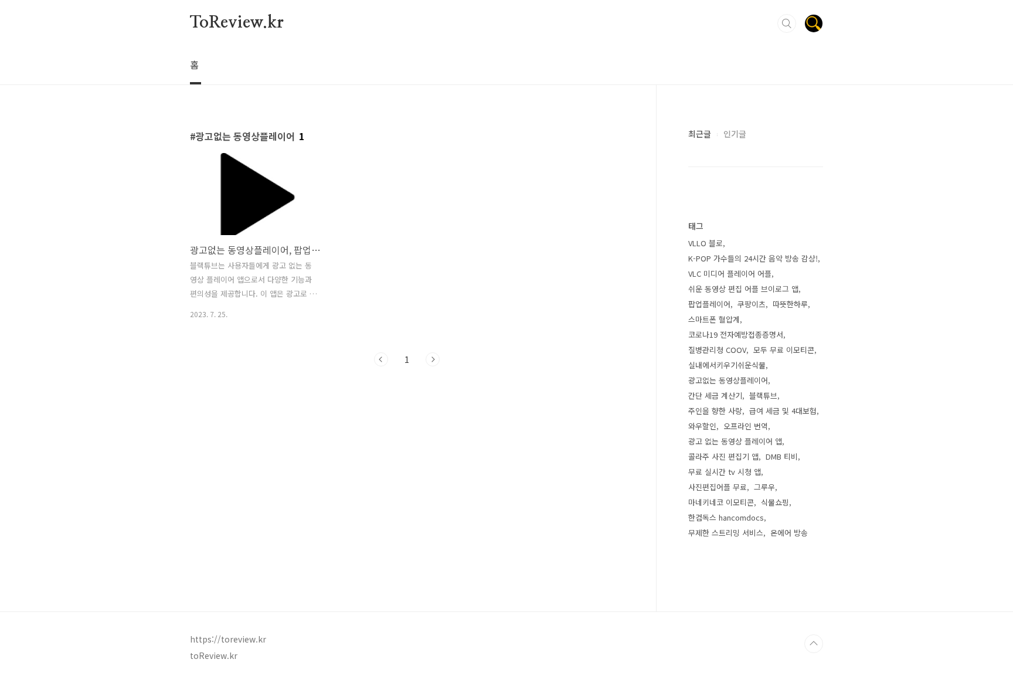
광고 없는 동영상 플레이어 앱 (735, 441)
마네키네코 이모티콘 (721, 502)
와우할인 (702, 425)
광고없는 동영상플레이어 (728, 380)
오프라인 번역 (745, 425)
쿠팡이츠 (751, 304)
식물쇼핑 (775, 502)
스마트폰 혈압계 (714, 319)
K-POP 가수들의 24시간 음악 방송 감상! (753, 258)
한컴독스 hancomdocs (726, 517)
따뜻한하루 (790, 304)
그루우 (764, 486)
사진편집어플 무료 (717, 486)
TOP (813, 643)
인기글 (734, 134)
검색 (787, 23)
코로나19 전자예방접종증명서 (735, 334)
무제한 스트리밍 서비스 (725, 532)
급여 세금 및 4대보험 (783, 410)
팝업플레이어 (709, 304)
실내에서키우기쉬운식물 (727, 365)
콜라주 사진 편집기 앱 (723, 456)
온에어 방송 (789, 532)
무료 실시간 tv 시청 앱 (724, 471)
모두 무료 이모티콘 (783, 349)
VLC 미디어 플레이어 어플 (729, 273)
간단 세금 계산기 (715, 395)
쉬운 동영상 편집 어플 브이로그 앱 (743, 288)
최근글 (699, 134)
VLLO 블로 (705, 243)
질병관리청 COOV (717, 349)
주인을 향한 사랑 (715, 410)
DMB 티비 (782, 456)
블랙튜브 (763, 395)
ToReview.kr (237, 23)
